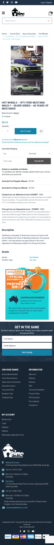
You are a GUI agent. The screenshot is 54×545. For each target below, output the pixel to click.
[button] (41, 131)
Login (4, 423)
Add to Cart (25, 131)
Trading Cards (7, 397)
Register (5, 427)
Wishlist (5, 431)
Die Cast (33, 260)
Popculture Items (8, 386)
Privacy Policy (34, 394)
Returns (32, 382)
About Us (32, 374)
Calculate (39, 161)
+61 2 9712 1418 (14, 470)
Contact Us (33, 405)
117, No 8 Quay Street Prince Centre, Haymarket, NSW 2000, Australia (27, 485)
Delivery (32, 378)
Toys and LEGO (8, 390)
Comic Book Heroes (9, 378)
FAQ (30, 386)
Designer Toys (7, 394)
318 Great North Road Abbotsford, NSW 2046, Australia (27, 465)
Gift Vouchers (34, 397)
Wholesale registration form (13, 435)
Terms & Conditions (36, 390)
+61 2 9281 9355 (14, 491)
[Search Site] (49, 21)
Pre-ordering (34, 401)
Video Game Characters (11, 382)
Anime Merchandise (10, 374)
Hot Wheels (34, 257)
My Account (6, 419)
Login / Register (46, 2)
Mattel (16, 113)
